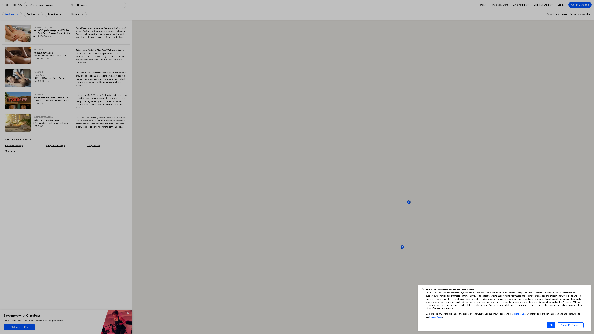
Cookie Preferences (570, 325)
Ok (551, 325)
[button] (586, 290)
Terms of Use (519, 313)
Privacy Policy (435, 316)
